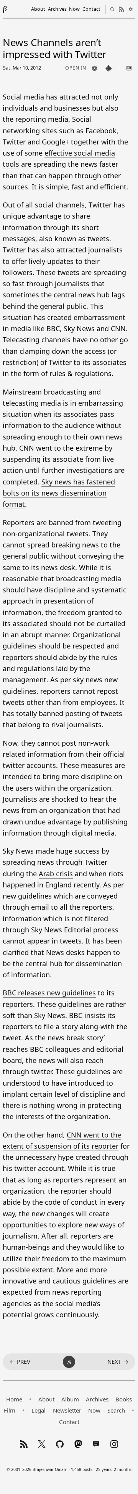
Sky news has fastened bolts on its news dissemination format (59, 493)
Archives (57, 9)
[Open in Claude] (109, 68)
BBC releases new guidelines (49, 992)
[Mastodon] (78, 1444)
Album (70, 1399)
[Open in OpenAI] (95, 68)
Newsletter (67, 1410)
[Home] (5, 9)
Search (116, 1410)
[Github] (60, 1444)
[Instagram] (114, 1444)
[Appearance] (130, 9)
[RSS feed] (121, 9)
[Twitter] (41, 1444)
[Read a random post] (69, 1362)
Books (123, 1399)
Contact (91, 9)
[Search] (112, 9)
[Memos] (96, 1444)
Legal (38, 1410)
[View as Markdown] (129, 68)
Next (117, 1361)
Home (14, 1399)
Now (74, 9)
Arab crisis (56, 873)
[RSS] (23, 1444)
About (38, 9)
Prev (20, 1361)
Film (9, 1410)
